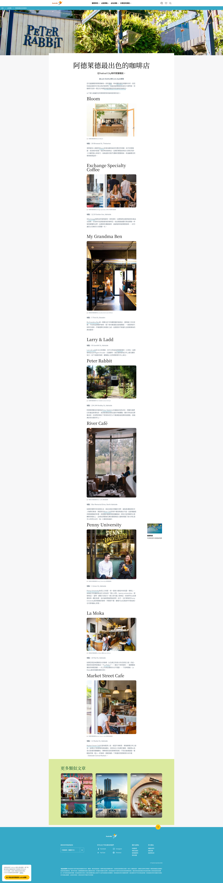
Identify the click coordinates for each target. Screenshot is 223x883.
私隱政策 (134, 848)
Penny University (93, 590)
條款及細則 (135, 850)
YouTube (102, 852)
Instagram (119, 848)
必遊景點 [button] (104, 3)
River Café (107, 511)
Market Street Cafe (93, 745)
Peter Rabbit (106, 410)
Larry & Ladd (91, 350)
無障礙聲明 (135, 852)
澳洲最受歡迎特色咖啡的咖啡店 (115, 88)
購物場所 (119, 83)
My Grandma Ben (93, 322)
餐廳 (110, 83)
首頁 (2, 8)
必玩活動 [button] (114, 3)
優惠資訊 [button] (95, 3)
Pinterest (118, 852)
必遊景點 (9, 8)
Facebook (103, 848)
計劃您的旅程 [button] (125, 3)
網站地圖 (134, 855)
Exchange (91, 219)
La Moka (107, 665)
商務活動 (150, 850)
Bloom (101, 148)
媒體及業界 (151, 848)
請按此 (21, 872)
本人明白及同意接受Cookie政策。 (17, 877)
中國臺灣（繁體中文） (69, 850)
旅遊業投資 (151, 852)
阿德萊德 (120, 350)
